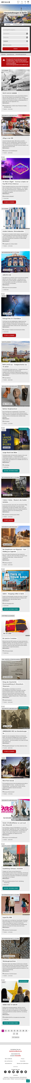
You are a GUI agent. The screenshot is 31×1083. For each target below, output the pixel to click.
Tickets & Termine (9, 202)
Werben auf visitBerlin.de (22, 1063)
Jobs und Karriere (8, 1061)
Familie (4, 571)
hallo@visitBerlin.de (15, 1051)
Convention (22, 1061)
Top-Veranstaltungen (17, 24)
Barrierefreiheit (23, 1077)
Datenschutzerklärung (14, 1077)
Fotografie (5, 70)
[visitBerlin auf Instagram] (17, 1072)
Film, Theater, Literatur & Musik (11, 659)
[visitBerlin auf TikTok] (21, 1072)
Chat (28, 1081)
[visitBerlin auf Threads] (9, 1072)
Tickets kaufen (8, 520)
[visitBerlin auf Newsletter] (25, 1072)
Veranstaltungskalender (15, 15)
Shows (4, 159)
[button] (22, 2)
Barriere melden (6, 1079)
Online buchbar (8, 45)
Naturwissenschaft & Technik (10, 252)
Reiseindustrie (8, 1063)
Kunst (3, 430)
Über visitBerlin (8, 1058)
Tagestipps (7, 24)
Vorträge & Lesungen (8, 616)
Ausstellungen (6, 342)
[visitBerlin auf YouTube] (13, 1072)
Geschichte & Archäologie (9, 115)
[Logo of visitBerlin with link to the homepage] (5, 2)
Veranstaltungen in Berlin (15, 13)
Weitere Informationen (11, 470)
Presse (22, 1058)
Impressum (6, 1077)
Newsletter (18, 1055)
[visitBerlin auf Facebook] (5, 1072)
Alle (2, 24)
